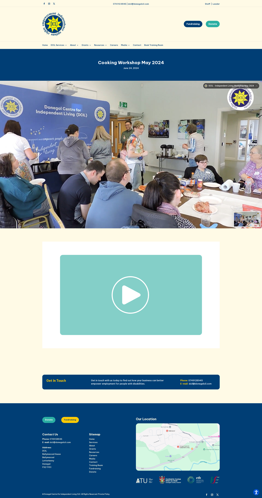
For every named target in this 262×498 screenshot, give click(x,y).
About (73, 45)
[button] (256, 492)
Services (93, 442)
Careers (114, 45)
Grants (85, 45)
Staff (207, 4)
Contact (137, 45)
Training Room (96, 465)
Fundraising (193, 24)
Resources (99, 45)
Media (124, 45)
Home (45, 45)
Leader (216, 4)
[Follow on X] (54, 4)
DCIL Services (57, 45)
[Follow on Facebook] (44, 4)
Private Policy (104, 494)
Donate (213, 24)
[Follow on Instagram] (49, 4)
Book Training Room (153, 45)
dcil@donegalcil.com (138, 4)
